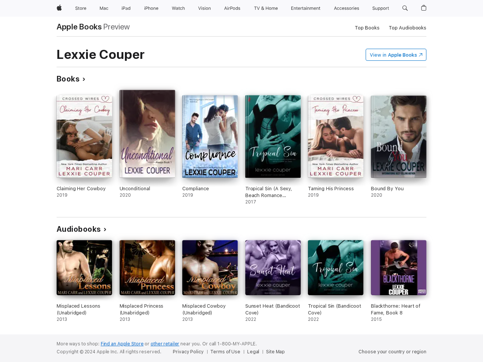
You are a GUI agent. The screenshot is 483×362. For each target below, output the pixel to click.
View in (393, 55)
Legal (253, 351)
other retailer (165, 344)
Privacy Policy (188, 351)
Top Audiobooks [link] (407, 28)
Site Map (275, 351)
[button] (405, 8)
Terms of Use (225, 351)
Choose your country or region (392, 351)
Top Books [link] (367, 28)
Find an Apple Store (122, 344)
